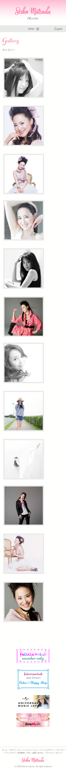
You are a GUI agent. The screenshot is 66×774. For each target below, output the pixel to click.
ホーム (4, 750)
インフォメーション (30, 750)
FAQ (28, 753)
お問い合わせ (37, 753)
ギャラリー (61, 750)
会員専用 (21, 753)
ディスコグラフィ (47, 750)
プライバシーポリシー (54, 753)
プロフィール (14, 750)
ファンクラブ (10, 753)
